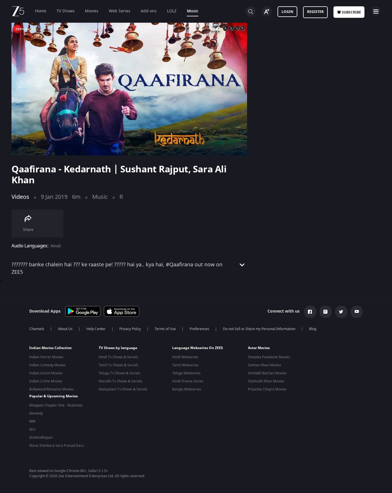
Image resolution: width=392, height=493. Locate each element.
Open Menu (376, 11)
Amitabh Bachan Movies (267, 373)
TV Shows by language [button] (118, 348)
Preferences (199, 329)
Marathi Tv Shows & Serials (120, 381)
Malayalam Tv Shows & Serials (123, 389)
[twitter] (341, 312)
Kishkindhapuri (41, 437)
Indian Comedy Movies (47, 365)
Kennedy (36, 413)
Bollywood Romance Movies (51, 389)
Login (287, 11)
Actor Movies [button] (259, 348)
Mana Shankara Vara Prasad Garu (56, 445)
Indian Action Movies (46, 373)
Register (315, 11)
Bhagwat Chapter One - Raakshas (56, 405)
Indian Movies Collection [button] (50, 348)
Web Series (119, 11)
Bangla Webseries (186, 389)
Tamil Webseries (185, 365)
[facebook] (310, 312)
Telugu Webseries (186, 373)
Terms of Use (165, 329)
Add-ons (149, 11)
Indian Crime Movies (45, 381)
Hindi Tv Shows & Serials (118, 357)
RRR (32, 421)
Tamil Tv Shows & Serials (118, 365)
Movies (91, 11)
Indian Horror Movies (46, 357)
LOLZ (171, 11)
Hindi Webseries (185, 357)
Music (192, 11)
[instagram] (326, 312)
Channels (36, 329)
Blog (312, 329)
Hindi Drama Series (187, 381)
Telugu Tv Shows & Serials (119, 373)
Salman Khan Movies (264, 365)
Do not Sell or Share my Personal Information (259, 329)
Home (40, 11)
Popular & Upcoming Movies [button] (53, 396)
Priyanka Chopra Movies (267, 389)
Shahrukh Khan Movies (266, 381)
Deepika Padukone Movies (269, 357)
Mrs (32, 429)
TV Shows (66, 11)
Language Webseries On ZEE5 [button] (197, 348)
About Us (65, 329)
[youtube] (357, 312)
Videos (20, 197)
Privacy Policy (130, 329)
